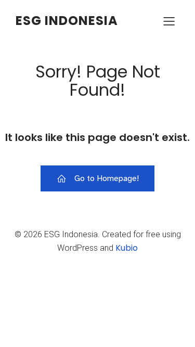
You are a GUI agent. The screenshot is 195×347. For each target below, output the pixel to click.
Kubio (126, 248)
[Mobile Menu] (169, 20)
